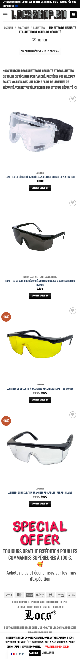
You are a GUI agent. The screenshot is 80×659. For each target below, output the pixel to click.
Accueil (8, 28)
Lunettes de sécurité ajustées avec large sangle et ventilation (40, 177)
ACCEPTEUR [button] (33, 652)
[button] (5, 15)
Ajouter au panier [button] (40, 188)
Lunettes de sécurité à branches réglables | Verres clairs (40, 493)
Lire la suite (48, 653)
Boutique (23, 28)
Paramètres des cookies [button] (57, 647)
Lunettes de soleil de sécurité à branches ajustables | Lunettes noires (40, 283)
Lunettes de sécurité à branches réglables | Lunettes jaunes (40, 389)
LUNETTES (39, 28)
